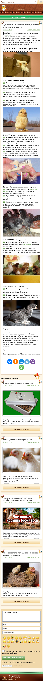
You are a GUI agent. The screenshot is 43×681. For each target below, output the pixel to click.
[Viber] (32, 360)
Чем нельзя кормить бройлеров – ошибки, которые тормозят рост (18, 499)
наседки (8, 35)
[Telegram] (27, 360)
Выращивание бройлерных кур (17, 440)
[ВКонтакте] (9, 360)
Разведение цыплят (33, 30)
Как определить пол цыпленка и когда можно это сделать (20, 554)
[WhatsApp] (21, 366)
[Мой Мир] (21, 360)
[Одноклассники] (15, 360)
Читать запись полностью (21, 429)
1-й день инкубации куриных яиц (18, 383)
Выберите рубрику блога (21, 17)
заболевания (27, 244)
